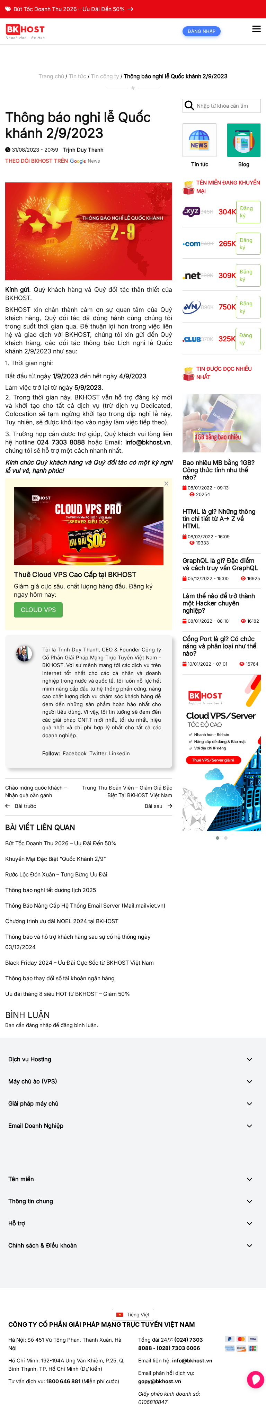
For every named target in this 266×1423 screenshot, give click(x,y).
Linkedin (119, 753)
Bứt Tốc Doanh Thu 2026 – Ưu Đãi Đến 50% (69, 9)
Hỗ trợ (16, 1223)
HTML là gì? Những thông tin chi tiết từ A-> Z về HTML (219, 519)
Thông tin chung (30, 1201)
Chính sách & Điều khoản (42, 1245)
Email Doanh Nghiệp (35, 1125)
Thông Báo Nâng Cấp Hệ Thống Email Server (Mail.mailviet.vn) (85, 905)
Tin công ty (105, 76)
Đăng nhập (201, 31)
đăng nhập (39, 1025)
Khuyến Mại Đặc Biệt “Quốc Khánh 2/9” (55, 858)
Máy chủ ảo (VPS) (32, 1081)
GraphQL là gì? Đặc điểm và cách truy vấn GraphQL (220, 564)
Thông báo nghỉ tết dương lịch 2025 (50, 889)
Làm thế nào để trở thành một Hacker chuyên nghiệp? (219, 603)
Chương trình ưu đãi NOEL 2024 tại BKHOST (61, 921)
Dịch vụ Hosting (29, 1059)
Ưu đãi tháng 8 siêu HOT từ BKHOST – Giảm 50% (67, 993)
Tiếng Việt (138, 1314)
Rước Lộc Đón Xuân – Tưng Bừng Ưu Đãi (56, 874)
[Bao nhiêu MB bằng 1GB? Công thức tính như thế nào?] (222, 423)
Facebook (75, 753)
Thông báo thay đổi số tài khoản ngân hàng (60, 978)
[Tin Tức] (199, 140)
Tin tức (77, 76)
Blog (243, 164)
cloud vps (38, 609)
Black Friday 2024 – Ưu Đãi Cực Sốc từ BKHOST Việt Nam (79, 962)
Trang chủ (51, 76)
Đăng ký (246, 212)
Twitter (97, 753)
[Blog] (244, 140)
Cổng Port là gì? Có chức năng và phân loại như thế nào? (219, 646)
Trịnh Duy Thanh (83, 149)
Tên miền (21, 1179)
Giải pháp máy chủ (33, 1103)
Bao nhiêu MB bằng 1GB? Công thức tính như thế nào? (219, 470)
